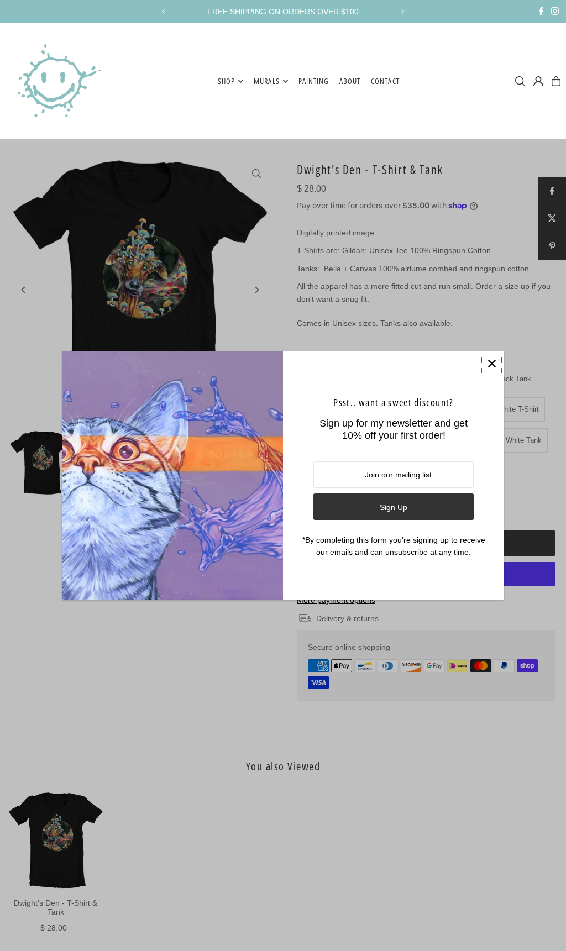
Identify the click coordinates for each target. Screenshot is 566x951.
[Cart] (556, 81)
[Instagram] (555, 12)
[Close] (491, 364)
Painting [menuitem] (313, 81)
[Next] (402, 11)
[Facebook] (541, 12)
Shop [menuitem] (226, 81)
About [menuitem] (349, 81)
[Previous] (163, 11)
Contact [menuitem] (385, 81)
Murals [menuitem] (266, 81)
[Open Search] (520, 81)
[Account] (538, 81)
